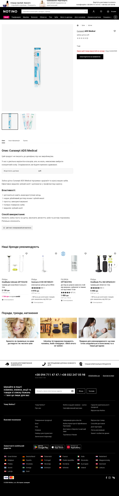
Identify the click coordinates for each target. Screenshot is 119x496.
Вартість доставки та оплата (104, 2)
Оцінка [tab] (25, 140)
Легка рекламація (98, 430)
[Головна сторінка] (78, 25)
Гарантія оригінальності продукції (100, 406)
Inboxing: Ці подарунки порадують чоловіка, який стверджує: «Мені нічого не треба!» (58, 343)
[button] (37, 67)
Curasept (80, 31)
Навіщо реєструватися (43, 433)
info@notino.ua (94, 376)
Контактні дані (108, 376)
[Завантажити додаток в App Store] (57, 447)
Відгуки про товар (98, 420)
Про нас (38, 408)
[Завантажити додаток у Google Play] (41, 447)
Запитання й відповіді (43, 436)
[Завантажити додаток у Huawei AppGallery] (73, 447)
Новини (38, 430)
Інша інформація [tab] (14, 140)
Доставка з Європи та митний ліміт (74, 430)
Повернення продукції (43, 420)
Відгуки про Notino (98, 410)
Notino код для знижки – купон (75, 405)
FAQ (36, 427)
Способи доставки (98, 423)
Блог (37, 423)
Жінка (81, 391)
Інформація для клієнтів (72, 420)
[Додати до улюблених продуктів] (114, 31)
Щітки (90, 25)
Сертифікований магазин (72, 408)
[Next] (114, 264)
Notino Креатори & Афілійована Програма (75, 425)
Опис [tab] (3, 140)
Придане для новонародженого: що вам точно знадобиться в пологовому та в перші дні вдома (97, 343)
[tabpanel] (37, 192)
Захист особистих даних (100, 433)
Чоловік (91, 391)
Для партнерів (96, 427)
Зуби (83, 25)
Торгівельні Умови (70, 435)
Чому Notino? (40, 405)
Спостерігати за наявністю (90, 57)
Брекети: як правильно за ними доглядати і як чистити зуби (20, 342)
